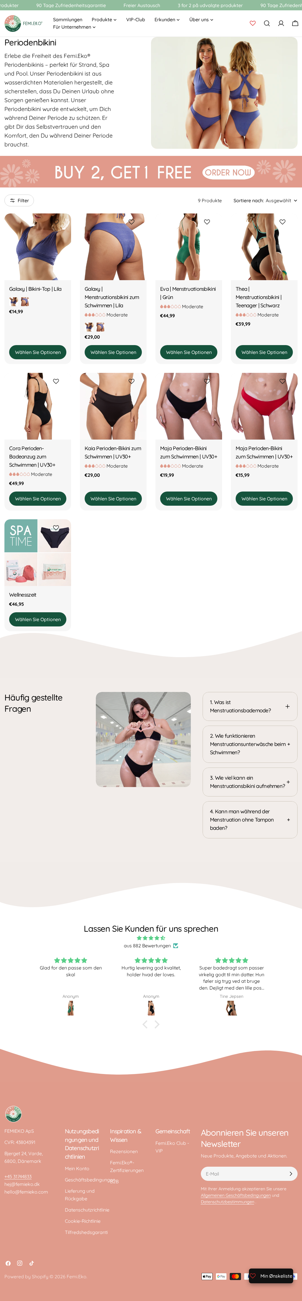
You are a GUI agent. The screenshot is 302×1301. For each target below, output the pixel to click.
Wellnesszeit (22, 594)
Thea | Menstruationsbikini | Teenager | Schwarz (258, 296)
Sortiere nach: (249, 200)
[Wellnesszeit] (37, 552)
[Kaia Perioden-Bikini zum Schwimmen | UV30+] (113, 406)
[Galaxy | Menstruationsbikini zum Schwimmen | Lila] (113, 246)
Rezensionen (124, 1151)
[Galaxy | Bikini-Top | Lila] (37, 246)
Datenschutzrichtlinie (87, 1210)
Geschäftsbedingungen (90, 1180)
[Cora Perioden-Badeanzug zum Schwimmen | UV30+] (37, 406)
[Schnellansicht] (62, 235)
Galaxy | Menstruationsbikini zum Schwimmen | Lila (112, 296)
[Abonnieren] (291, 1174)
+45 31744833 (18, 1176)
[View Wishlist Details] (253, 23)
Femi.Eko (76, 1276)
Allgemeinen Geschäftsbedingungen (236, 1195)
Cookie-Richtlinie (83, 1221)
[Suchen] (267, 23)
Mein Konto (77, 1168)
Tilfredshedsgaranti (86, 1232)
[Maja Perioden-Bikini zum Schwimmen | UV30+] (188, 406)
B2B (114, 1181)
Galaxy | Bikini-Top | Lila (35, 288)
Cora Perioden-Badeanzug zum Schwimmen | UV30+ (32, 456)
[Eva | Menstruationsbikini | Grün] (188, 246)
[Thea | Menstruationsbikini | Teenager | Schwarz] (264, 246)
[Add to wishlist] (57, 222)
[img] (151, 938)
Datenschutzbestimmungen (227, 1201)
